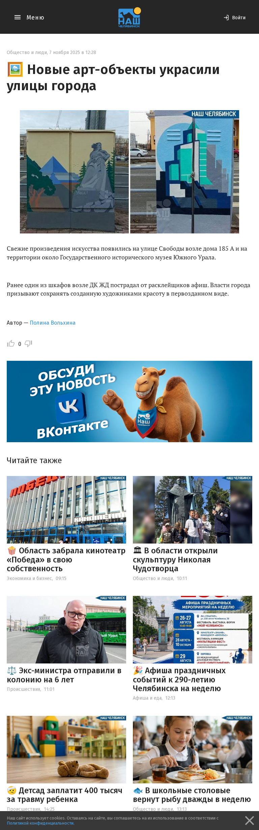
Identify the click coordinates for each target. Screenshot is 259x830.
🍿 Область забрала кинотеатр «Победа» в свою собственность (66, 559)
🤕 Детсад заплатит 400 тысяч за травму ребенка (64, 795)
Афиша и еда (147, 698)
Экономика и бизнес (29, 578)
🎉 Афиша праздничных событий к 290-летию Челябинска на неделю (179, 679)
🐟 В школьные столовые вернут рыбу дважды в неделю (192, 795)
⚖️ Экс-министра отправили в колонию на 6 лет (64, 675)
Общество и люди (27, 52)
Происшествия (23, 689)
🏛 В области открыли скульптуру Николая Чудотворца (175, 559)
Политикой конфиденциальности (40, 823)
